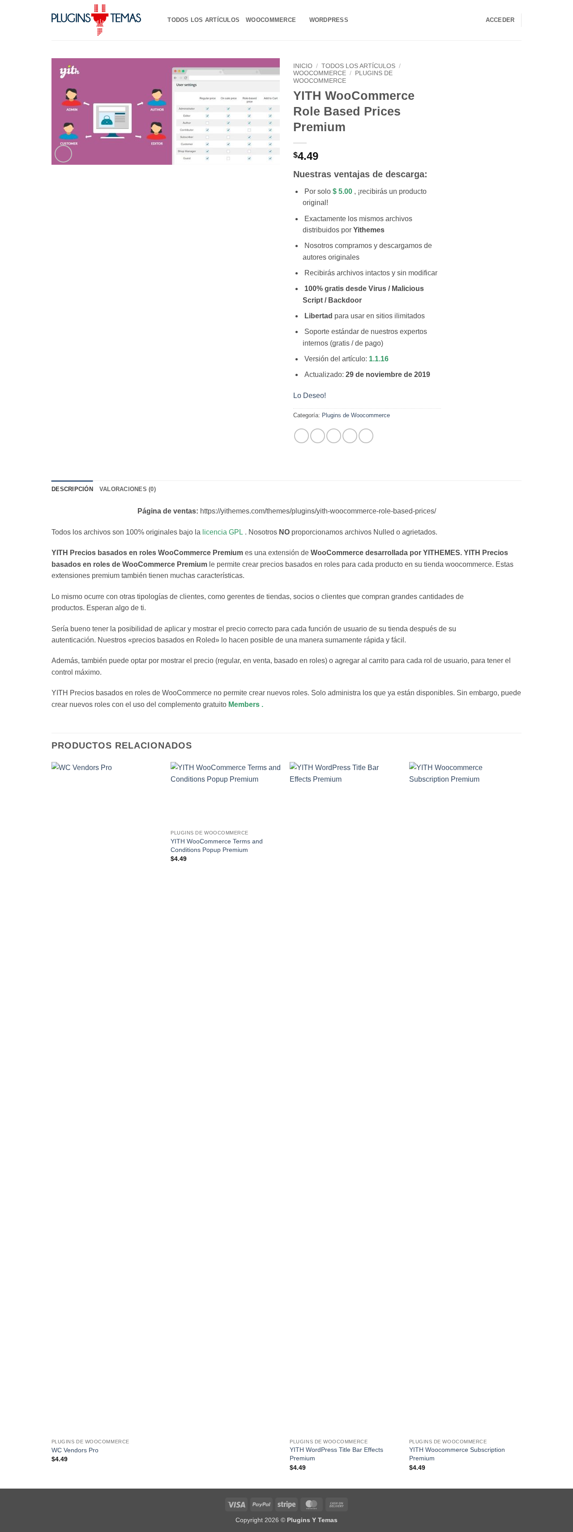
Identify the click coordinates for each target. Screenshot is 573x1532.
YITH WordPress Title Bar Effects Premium (336, 1454)
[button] (63, 154)
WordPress (328, 20)
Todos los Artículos (203, 20)
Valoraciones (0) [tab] (127, 489)
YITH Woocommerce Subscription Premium (457, 1454)
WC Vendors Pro (74, 1450)
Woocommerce (271, 20)
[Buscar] (157, 20)
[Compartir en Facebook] (301, 435)
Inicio (302, 66)
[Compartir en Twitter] (317, 435)
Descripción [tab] (72, 489)
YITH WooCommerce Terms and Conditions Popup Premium (217, 845)
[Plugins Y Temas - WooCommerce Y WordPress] (96, 20)
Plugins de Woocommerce (343, 77)
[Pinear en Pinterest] (349, 435)
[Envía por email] (333, 435)
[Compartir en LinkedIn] (366, 435)
